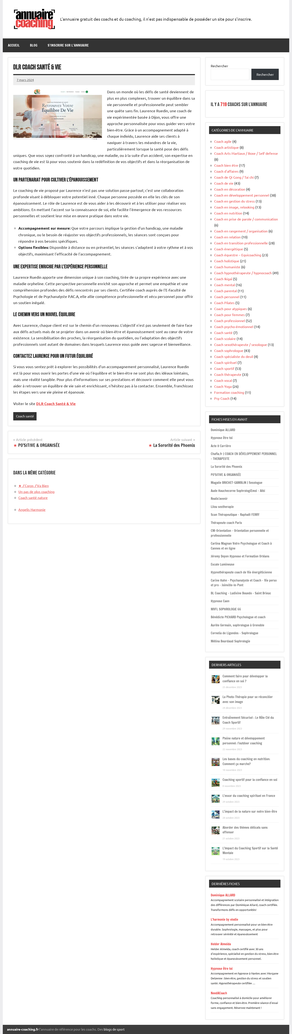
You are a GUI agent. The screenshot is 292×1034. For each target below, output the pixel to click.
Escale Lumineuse (222, 564)
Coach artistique (226, 147)
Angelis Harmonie (32, 509)
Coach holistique (226, 261)
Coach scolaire (225, 338)
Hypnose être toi (222, 438)
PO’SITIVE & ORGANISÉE (226, 475)
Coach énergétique (228, 249)
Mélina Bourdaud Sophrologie (230, 641)
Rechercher (219, 66)
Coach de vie (223, 183)
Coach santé (25, 416)
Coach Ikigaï (223, 279)
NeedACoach (219, 993)
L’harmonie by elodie (224, 919)
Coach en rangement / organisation (241, 231)
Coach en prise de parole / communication (246, 219)
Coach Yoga (223, 386)
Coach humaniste (227, 267)
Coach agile (223, 141)
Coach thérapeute (227, 374)
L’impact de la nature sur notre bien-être (250, 811)
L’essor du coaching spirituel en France (249, 795)
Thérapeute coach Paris (226, 523)
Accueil (14, 45)
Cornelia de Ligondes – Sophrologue (234, 633)
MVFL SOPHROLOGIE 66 (226, 609)
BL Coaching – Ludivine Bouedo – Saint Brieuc (241, 593)
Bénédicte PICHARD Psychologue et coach (238, 617)
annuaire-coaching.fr (22, 1029)
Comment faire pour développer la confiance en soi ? (245, 678)
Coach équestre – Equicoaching (237, 255)
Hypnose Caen (220, 601)
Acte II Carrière (221, 446)
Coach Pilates (224, 302)
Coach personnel (226, 297)
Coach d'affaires (226, 171)
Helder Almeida (221, 944)
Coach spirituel (225, 362)
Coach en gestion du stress (234, 201)
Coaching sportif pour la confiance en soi (250, 779)
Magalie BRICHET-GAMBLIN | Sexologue (236, 482)
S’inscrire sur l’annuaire (68, 45)
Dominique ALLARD (223, 430)
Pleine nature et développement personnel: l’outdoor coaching (244, 740)
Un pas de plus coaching (36, 491)
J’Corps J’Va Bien (33, 485)
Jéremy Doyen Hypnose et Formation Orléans (240, 556)
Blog (33, 45)
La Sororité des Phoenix (226, 466)
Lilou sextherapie (222, 507)
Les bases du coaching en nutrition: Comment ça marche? (246, 761)
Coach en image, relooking (234, 207)
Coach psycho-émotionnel (233, 326)
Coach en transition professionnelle (241, 243)
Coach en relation (227, 237)
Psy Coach (222, 398)
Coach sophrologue (228, 350)
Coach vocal (223, 380)
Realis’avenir (219, 498)
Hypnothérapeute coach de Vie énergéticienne (241, 572)
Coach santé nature (33, 497)
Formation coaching (229, 392)
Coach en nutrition (228, 213)
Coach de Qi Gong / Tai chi (234, 177)
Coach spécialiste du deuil (233, 356)
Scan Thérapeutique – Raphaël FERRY (235, 514)
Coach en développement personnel (241, 195)
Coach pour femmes (229, 314)
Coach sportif (224, 368)
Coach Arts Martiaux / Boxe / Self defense (246, 153)
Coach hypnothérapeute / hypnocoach (243, 273)
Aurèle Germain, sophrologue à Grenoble (237, 625)
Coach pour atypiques (230, 308)
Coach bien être (226, 165)
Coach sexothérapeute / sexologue (240, 344)
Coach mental (224, 285)
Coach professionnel (229, 320)
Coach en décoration (229, 189)
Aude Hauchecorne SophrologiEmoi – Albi (238, 491)
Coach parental (225, 291)
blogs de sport (114, 1029)
